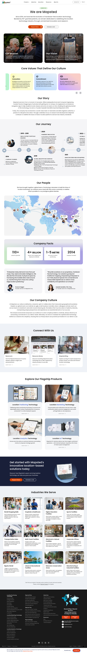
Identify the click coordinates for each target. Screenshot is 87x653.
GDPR (79, 646)
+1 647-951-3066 (68, 626)
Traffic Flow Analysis (11, 631)
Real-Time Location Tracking (31, 609)
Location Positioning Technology (12, 596)
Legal (70, 646)
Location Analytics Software (13, 639)
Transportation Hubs (48, 605)
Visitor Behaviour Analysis (30, 597)
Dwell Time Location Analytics (31, 603)
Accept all (76, 650)
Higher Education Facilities (49, 597)
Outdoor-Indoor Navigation (12, 608)
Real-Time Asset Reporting (30, 612)
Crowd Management (29, 605)
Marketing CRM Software (12, 622)
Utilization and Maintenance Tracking (32, 611)
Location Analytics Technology (14, 629)
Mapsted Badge (29, 619)
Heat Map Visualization (30, 600)
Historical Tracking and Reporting (32, 623)
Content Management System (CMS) (14, 609)
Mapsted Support (44, 584)
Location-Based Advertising (12, 620)
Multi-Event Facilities (48, 600)
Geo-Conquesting (10, 625)
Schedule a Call (51, 26)
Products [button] (26, 2)
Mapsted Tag (28, 607)
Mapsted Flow (28, 595)
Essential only (67, 650)
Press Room (14, 646)
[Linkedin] (45, 642)
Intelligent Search (10, 599)
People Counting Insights (30, 598)
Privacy (74, 646)
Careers (9, 646)
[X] (42, 642)
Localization (9, 613)
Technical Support (47, 622)
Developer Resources (48, 620)
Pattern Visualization (11, 632)
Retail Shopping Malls (48, 602)
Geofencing (9, 623)
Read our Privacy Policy (28, 651)
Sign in (83, 2)
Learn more (8, 364)
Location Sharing (10, 606)
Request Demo (35, 26)
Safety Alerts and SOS (30, 624)
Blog (44, 619)
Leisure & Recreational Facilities (50, 606)
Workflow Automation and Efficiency (32, 615)
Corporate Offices (47, 598)
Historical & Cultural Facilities (50, 603)
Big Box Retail (46, 611)
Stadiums (46, 608)
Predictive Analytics (11, 635)
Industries (33, 2)
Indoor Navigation (10, 601)
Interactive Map (10, 598)
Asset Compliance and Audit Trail (32, 617)
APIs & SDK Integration (11, 611)
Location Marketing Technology (14, 615)
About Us (4, 646)
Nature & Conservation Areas (49, 613)
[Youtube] (39, 642)
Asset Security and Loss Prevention (32, 614)
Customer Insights (10, 637)
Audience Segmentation (12, 618)
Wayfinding (9, 603)
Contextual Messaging (11, 617)
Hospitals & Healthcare (48, 610)
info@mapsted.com (68, 624)
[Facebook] (48, 642)
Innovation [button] (40, 2)
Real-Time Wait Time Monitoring (31, 602)
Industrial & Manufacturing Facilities (51, 615)
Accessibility (9, 604)
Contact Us (76, 2)
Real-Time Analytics (11, 634)
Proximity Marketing (11, 626)
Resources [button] (48, 2)
